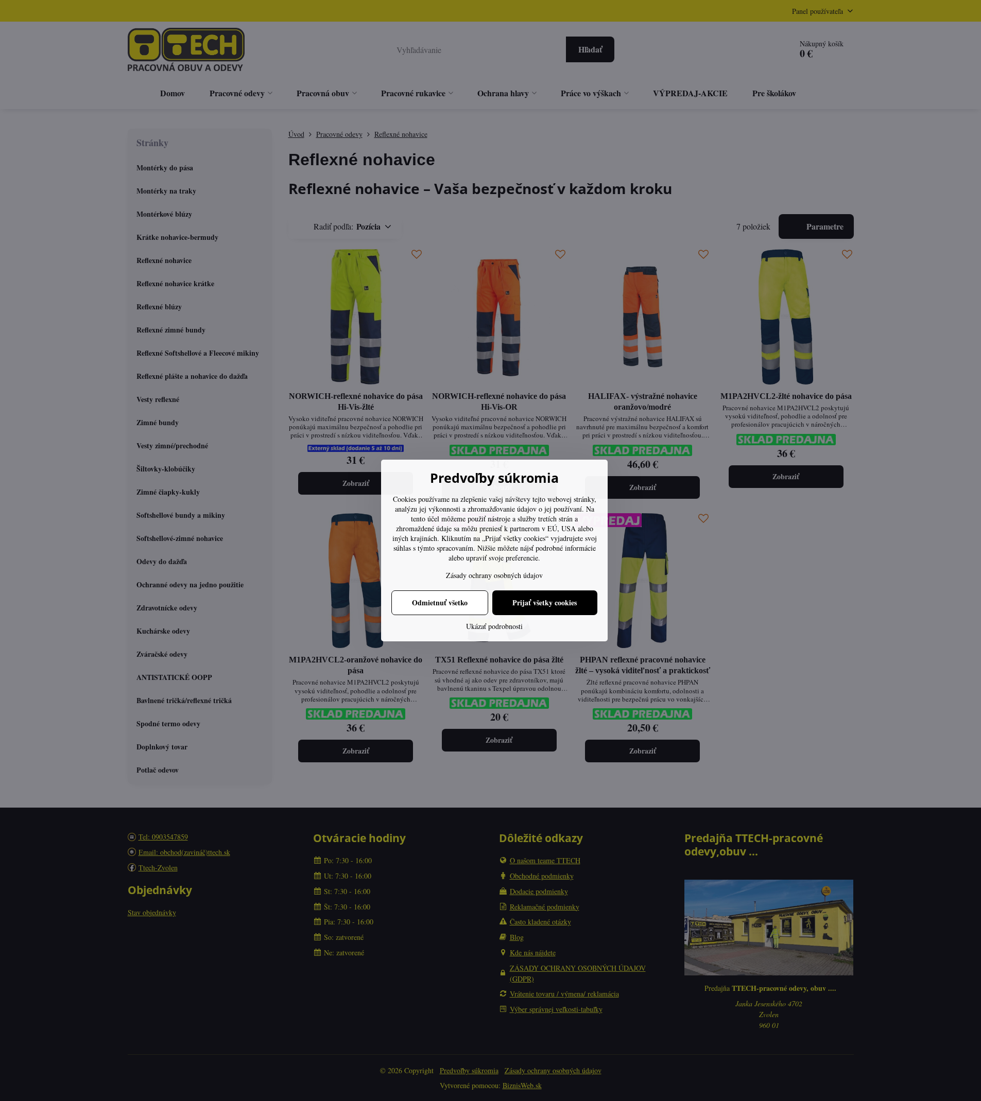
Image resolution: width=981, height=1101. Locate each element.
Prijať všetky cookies (544, 602)
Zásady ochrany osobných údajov (494, 575)
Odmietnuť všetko (440, 602)
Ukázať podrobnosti (494, 626)
